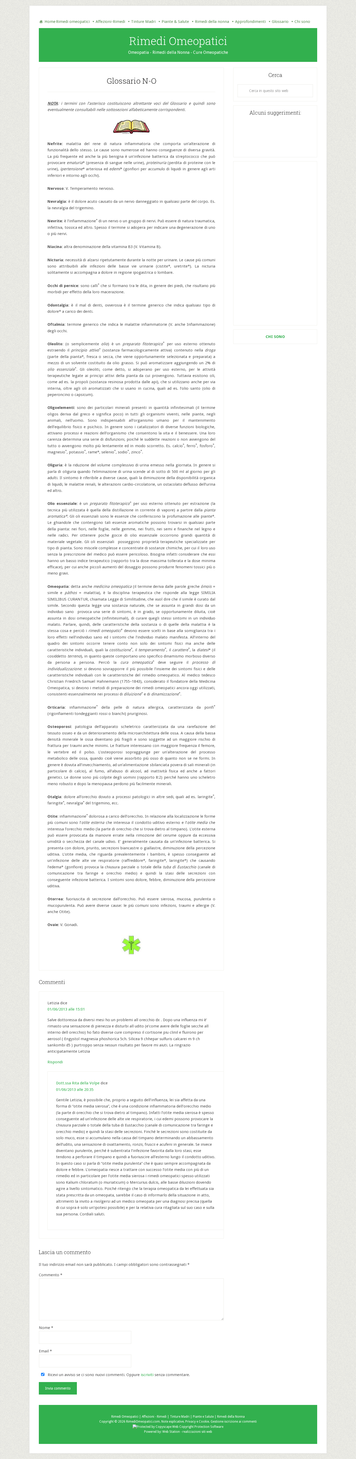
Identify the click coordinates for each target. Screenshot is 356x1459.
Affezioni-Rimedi (110, 21)
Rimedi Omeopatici (178, 41)
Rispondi (55, 1062)
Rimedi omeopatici (73, 21)
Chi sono (302, 21)
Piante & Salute (175, 21)
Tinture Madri (143, 21)
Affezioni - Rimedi (154, 1416)
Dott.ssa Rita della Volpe (78, 1083)
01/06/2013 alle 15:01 (66, 1009)
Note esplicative (172, 1421)
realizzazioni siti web (197, 1432)
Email (45, 1351)
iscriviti (147, 1374)
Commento (50, 1275)
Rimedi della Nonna (231, 1416)
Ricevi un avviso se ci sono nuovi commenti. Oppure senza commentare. (118, 1374)
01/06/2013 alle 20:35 (75, 1089)
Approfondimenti (250, 21)
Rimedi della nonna (212, 21)
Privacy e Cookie (197, 1421)
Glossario (280, 21)
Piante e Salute (203, 1416)
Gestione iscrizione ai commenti (234, 1421)
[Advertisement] (275, 243)
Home (50, 21)
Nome (46, 1327)
